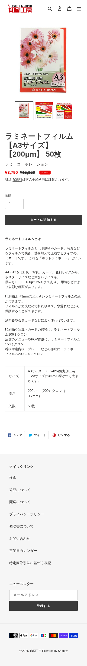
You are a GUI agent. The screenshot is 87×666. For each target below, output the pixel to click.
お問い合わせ (19, 538)
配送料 (17, 179)
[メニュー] (79, 8)
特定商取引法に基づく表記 (30, 563)
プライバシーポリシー (26, 514)
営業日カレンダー (23, 551)
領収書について (21, 526)
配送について (19, 502)
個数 (8, 195)
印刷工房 (35, 651)
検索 (12, 477)
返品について (19, 490)
